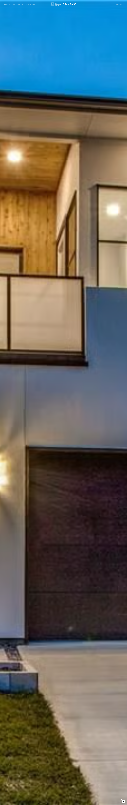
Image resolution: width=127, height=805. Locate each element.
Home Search (30, 4)
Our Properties (18, 4)
